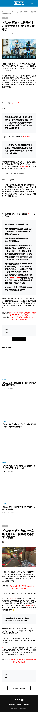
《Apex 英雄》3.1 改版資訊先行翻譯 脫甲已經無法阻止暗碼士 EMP (18, 467)
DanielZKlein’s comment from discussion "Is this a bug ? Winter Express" (19, 640)
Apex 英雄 (10, 12)
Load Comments (19, 339)
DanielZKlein (27, 137)
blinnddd (13, 599)
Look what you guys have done (13, 174)
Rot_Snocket (14, 103)
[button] (3, 3)
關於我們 (12, 704)
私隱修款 (19, 704)
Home (3, 12)
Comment (5, 638)
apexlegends (10, 180)
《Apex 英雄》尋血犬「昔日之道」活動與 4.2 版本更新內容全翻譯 (19, 425)
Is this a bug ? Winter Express (12, 593)
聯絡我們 (26, 704)
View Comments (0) (19, 688)
